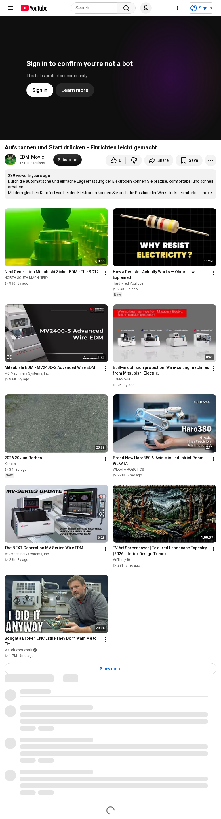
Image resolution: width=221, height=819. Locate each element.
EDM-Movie (32, 157)
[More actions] (210, 160)
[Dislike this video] (134, 160)
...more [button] (205, 192)
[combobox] (95, 8)
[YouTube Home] (34, 8)
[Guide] (10, 8)
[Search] (126, 8)
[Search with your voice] (146, 8)
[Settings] (177, 8)
